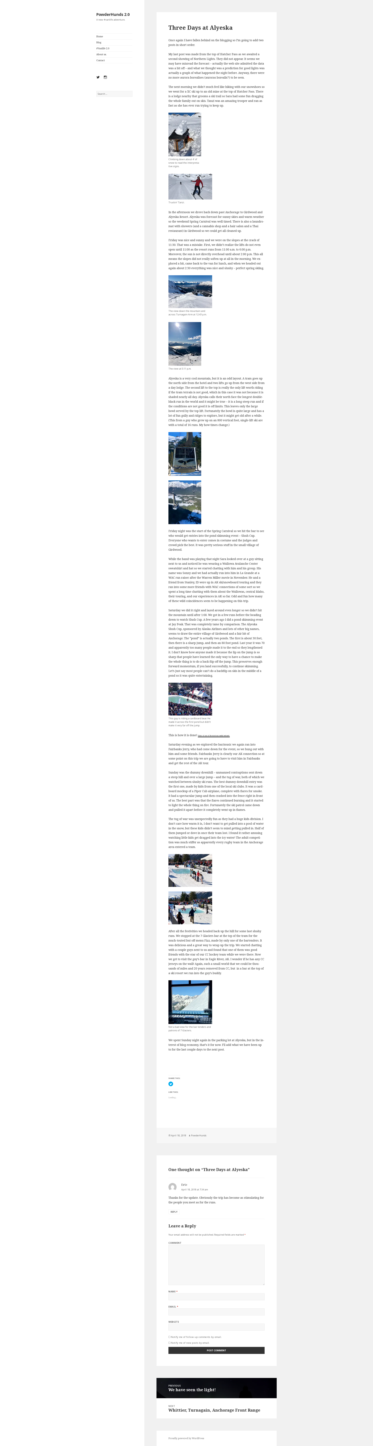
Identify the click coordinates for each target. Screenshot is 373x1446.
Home (99, 36)
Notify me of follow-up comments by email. (196, 1337)
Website (173, 1321)
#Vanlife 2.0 (102, 48)
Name (173, 1291)
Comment (174, 1242)
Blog (98, 42)
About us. (101, 54)
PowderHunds (198, 1135)
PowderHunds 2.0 (113, 14)
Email (173, 1306)
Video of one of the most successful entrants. (214, 736)
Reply (174, 1211)
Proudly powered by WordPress (186, 1438)
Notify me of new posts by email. (190, 1342)
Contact (100, 60)
